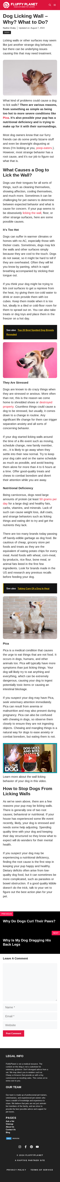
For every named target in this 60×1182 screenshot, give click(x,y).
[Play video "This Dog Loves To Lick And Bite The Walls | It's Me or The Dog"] (30, 758)
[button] (49, 5)
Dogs (6, 32)
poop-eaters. (44, 148)
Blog (8, 1132)
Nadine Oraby (9, 28)
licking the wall (32, 213)
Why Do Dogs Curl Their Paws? (29, 921)
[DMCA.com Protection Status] (13, 1138)
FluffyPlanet (34, 1155)
